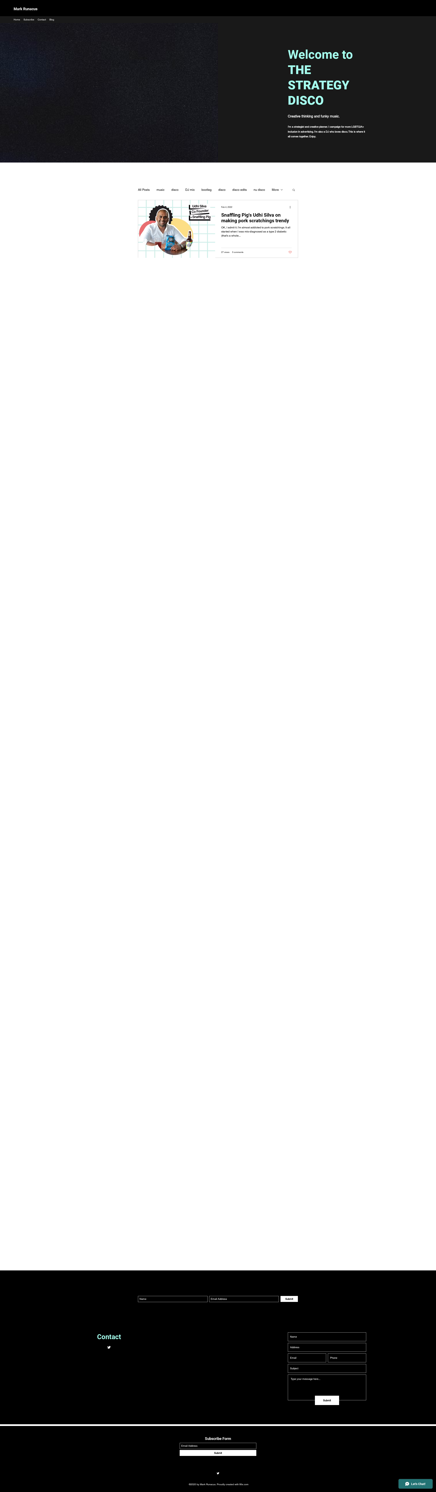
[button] (293, 190)
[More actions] (291, 207)
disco (174, 189)
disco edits (239, 189)
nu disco (259, 189)
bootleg (206, 189)
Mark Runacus (25, 9)
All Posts (144, 189)
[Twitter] (109, 1347)
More (275, 189)
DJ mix (190, 189)
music (161, 189)
